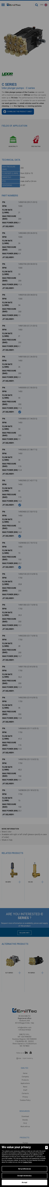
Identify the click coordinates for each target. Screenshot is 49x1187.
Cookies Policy (27, 1162)
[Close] (46, 1147)
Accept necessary (24, 1176)
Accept (24, 1182)
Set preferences (24, 1169)
